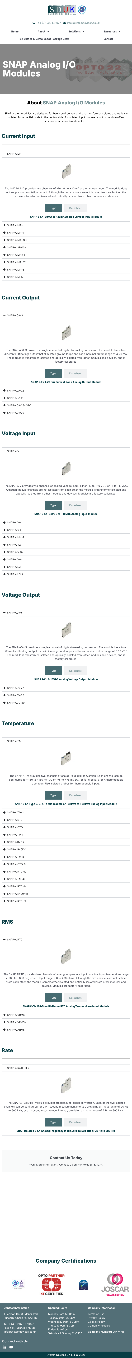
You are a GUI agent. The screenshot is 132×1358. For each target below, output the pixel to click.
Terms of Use (96, 1314)
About (41, 31)
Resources (110, 31)
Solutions (75, 31)
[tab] (53, 208)
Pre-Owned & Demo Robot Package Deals (44, 39)
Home (15, 31)
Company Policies (99, 1325)
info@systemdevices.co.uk (20, 1331)
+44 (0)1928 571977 (21, 1324)
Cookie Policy (96, 1321)
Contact (108, 39)
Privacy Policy (96, 1317)
